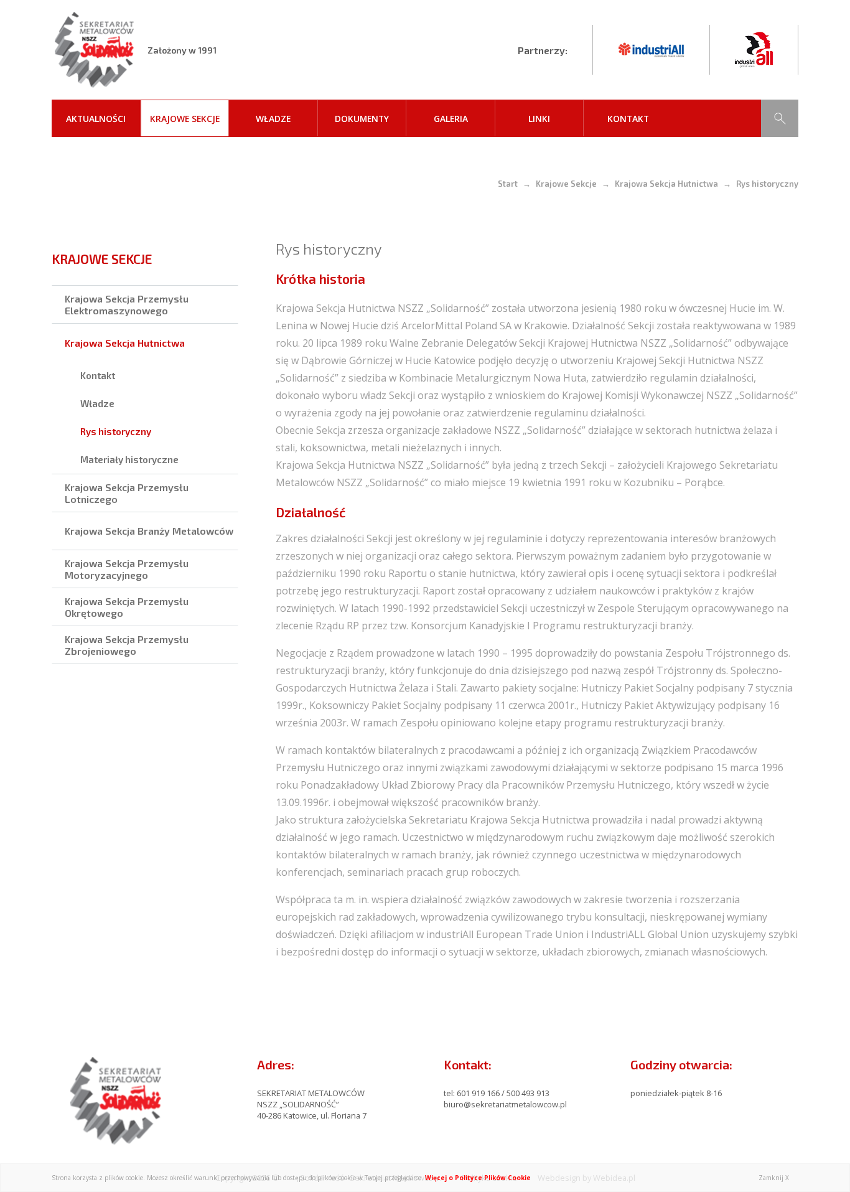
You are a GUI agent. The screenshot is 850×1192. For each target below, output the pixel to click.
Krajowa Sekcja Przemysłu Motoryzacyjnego (127, 569)
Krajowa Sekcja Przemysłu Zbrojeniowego (127, 645)
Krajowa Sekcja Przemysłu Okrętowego (127, 607)
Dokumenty (362, 118)
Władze (273, 118)
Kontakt (628, 118)
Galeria (451, 118)
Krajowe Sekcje (185, 118)
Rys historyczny (115, 431)
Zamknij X (774, 1177)
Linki (539, 118)
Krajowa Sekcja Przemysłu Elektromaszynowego (127, 304)
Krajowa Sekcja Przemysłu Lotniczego (127, 493)
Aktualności (96, 118)
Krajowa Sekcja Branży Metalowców (149, 531)
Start (508, 184)
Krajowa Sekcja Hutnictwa (666, 184)
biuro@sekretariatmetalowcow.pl (505, 1104)
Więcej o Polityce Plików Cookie (478, 1177)
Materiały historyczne (129, 459)
